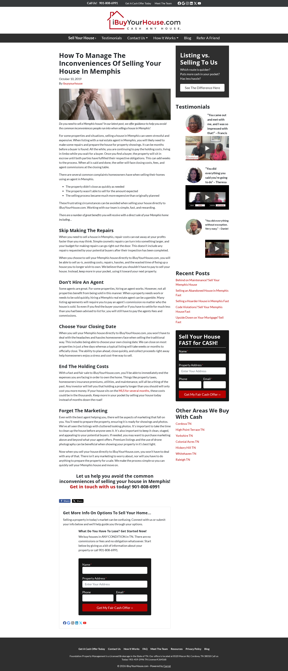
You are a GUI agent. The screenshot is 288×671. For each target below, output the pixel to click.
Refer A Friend (208, 38)
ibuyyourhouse (72, 83)
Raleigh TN (183, 459)
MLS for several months (134, 390)
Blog (187, 38)
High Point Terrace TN (190, 429)
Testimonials (112, 38)
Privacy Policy (193, 648)
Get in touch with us (92, 486)
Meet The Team (163, 3)
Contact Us (136, 38)
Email (120, 592)
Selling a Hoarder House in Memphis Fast (202, 301)
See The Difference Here (202, 88)
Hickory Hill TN (186, 447)
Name (87, 564)
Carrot (167, 666)
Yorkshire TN (184, 435)
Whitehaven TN (186, 453)
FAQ (145, 648)
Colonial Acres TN (187, 441)
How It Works (164, 38)
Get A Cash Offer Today (138, 3)
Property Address (94, 578)
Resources (177, 648)
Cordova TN (184, 423)
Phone (86, 592)
